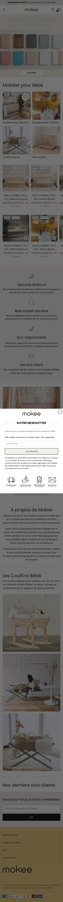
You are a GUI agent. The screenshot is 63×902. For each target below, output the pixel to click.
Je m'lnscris (31, 451)
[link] (31, 413)
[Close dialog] (60, 412)
